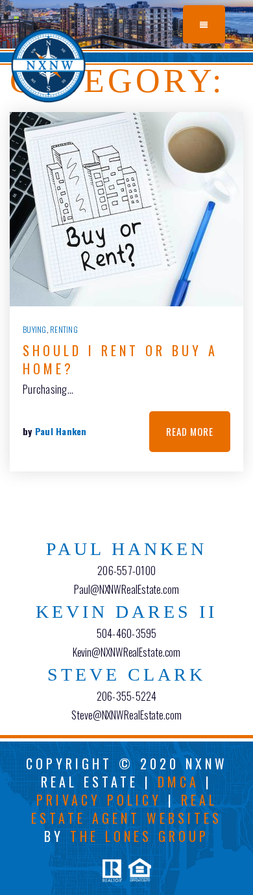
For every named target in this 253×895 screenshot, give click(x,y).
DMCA (178, 781)
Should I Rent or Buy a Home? (120, 359)
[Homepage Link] (49, 63)
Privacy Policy (99, 800)
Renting (64, 329)
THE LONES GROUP (139, 836)
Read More (189, 431)
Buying (35, 329)
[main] (126, 281)
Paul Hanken (61, 431)
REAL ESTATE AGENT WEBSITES (126, 809)
